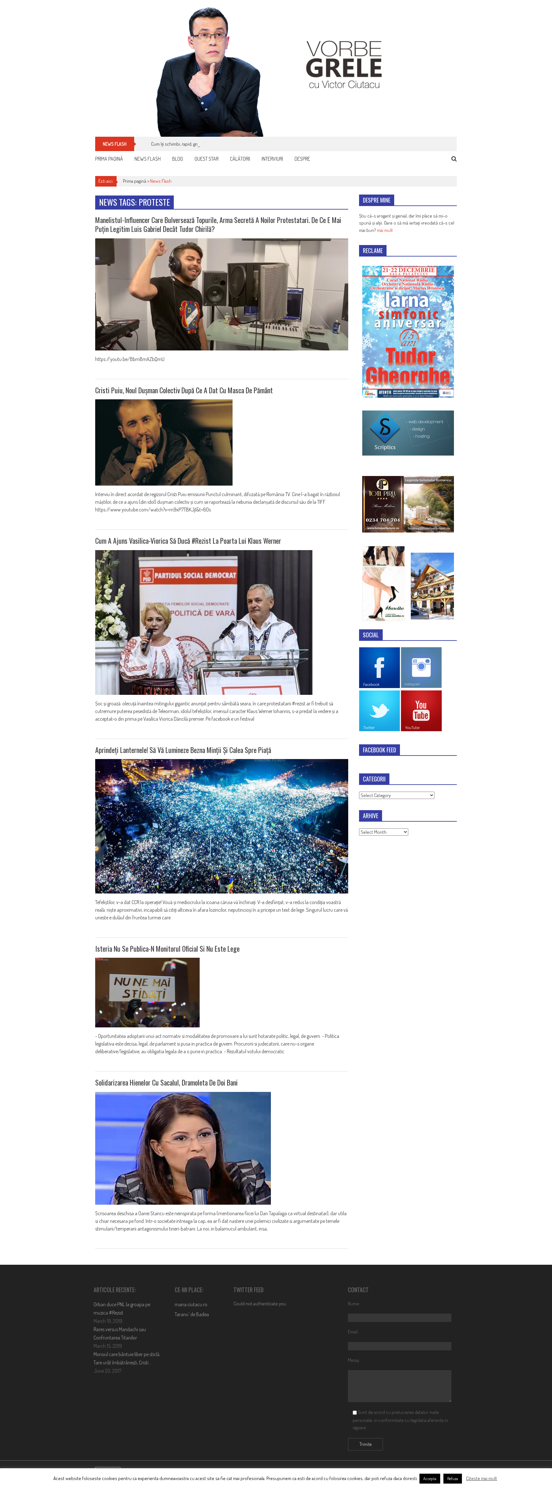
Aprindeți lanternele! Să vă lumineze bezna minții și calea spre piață (183, 750)
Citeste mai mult (481, 1478)
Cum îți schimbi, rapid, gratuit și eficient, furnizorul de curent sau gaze (217, 144)
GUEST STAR (206, 159)
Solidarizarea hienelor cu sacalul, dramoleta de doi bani (166, 1082)
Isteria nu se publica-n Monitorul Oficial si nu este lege (167, 948)
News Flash (147, 159)
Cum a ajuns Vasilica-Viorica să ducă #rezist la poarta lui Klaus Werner (188, 540)
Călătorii (240, 159)
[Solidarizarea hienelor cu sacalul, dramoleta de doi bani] (221, 1148)
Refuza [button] (452, 1478)
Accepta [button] (429, 1478)
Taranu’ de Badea (192, 1314)
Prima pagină (109, 159)
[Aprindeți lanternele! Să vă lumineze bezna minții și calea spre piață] (221, 826)
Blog (177, 159)
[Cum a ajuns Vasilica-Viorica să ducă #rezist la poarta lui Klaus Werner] (221, 622)
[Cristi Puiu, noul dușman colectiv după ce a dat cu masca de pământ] (221, 442)
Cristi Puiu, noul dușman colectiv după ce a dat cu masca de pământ (184, 390)
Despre (302, 159)
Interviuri (272, 159)
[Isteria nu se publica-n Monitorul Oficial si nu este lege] (221, 992)
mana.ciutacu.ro (191, 1304)
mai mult (385, 230)
